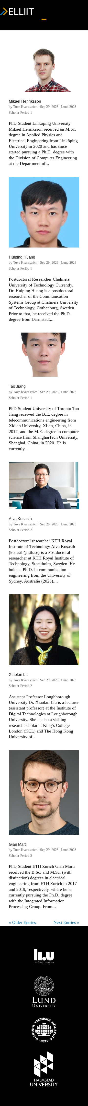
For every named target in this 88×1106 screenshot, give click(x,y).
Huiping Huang (22, 257)
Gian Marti (18, 844)
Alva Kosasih (20, 519)
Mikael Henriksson (25, 101)
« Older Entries (22, 922)
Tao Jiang (17, 386)
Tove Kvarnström (25, 107)
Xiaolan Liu (19, 674)
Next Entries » (66, 922)
